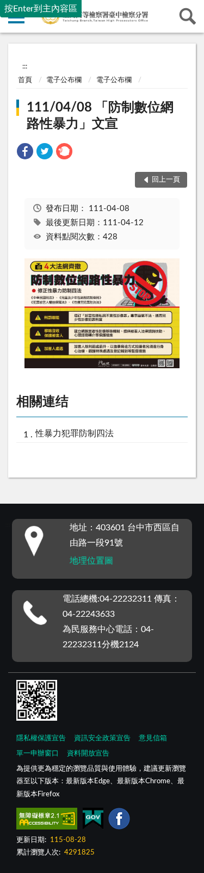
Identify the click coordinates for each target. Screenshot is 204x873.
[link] (25, 153)
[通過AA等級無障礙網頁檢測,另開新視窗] (46, 821)
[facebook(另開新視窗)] (119, 821)
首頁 (25, 80)
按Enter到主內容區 (40, 8)
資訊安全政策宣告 (102, 738)
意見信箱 (153, 738)
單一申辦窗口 (37, 753)
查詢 (187, 16)
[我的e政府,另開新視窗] (93, 821)
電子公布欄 (64, 80)
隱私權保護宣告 (41, 738)
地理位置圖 (91, 560)
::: (24, 66)
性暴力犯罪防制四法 (74, 433)
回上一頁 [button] (166, 179)
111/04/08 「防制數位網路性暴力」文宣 (100, 116)
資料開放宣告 (88, 753)
